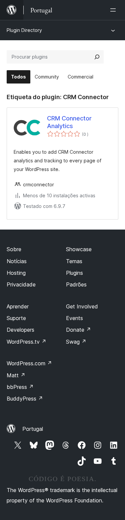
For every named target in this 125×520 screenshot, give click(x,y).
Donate (78, 329)
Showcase (79, 249)
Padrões (76, 284)
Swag (76, 341)
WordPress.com (29, 363)
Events (74, 318)
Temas (74, 261)
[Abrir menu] (114, 10)
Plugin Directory (24, 30)
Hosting (16, 272)
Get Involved (82, 306)
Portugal (32, 429)
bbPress (20, 387)
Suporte (16, 318)
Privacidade (21, 284)
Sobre (14, 249)
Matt (16, 375)
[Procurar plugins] (97, 57)
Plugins (74, 272)
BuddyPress (25, 398)
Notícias (17, 261)
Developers (20, 329)
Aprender (18, 306)
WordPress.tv (26, 341)
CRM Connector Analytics (69, 122)
